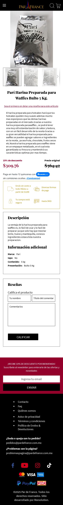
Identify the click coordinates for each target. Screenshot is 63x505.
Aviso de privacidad (29, 416)
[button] (31, 77)
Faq (20, 406)
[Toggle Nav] (4, 5)
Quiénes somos (27, 410)
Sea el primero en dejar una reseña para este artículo (31, 106)
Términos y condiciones (31, 421)
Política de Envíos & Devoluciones (29, 427)
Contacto (23, 402)
